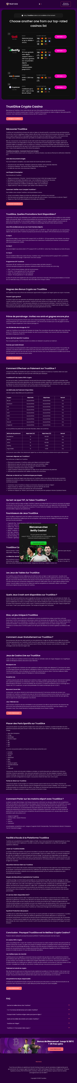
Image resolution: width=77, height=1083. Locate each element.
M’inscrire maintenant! (65, 4)
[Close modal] (56, 525)
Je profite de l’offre (38, 543)
